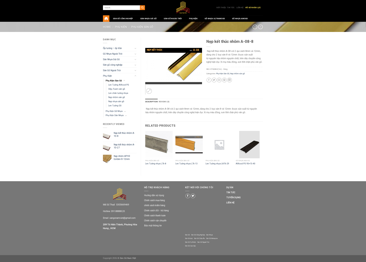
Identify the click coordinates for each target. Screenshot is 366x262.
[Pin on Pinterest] (224, 80)
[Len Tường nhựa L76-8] (159, 144)
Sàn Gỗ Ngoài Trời (173, 18)
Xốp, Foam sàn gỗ (116, 89)
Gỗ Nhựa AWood (240, 18)
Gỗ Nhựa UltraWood (215, 18)
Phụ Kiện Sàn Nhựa (115, 115)
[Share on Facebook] (209, 80)
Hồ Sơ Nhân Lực (253, 7)
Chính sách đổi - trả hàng (156, 210)
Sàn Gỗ (187, 235)
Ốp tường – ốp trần (112, 48)
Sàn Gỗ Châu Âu (199, 238)
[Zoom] (149, 91)
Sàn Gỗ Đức (189, 238)
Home (107, 26)
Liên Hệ (239, 7)
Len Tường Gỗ (114, 105)
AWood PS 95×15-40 (245, 163)
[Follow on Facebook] (187, 196)
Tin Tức (230, 7)
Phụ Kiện (193, 18)
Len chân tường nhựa (118, 93)
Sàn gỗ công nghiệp (123, 18)
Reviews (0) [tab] (164, 102)
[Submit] (142, 7)
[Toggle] (135, 48)
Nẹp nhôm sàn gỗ (116, 97)
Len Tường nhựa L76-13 (186, 163)
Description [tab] (151, 102)
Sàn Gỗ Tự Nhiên (190, 242)
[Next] (263, 151)
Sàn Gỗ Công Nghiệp (198, 235)
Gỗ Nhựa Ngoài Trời (112, 53)
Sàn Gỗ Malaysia (212, 238)
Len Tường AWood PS (118, 85)
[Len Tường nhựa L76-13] (189, 144)
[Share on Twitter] (214, 80)
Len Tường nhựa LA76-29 (217, 163)
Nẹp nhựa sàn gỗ (116, 101)
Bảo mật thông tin (153, 225)
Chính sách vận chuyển (155, 220)
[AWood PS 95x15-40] (249, 144)
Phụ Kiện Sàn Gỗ (142, 26)
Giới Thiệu (221, 7)
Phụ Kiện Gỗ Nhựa (114, 111)
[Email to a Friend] (219, 80)
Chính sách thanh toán (155, 215)
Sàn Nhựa (209, 235)
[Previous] (145, 151)
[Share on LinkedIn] (229, 80)
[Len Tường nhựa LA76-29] (219, 144)
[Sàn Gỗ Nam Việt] (183, 7)
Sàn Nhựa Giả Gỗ (148, 18)
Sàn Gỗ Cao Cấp (190, 246)
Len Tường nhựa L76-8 (155, 163)
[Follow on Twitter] (193, 196)
